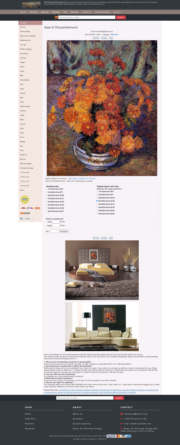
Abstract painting (25, 31)
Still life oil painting (25, 49)
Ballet (21, 75)
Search (121, 17)
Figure (22, 119)
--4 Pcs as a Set (24, 181)
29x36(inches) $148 (106, 201)
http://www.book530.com (137, 423)
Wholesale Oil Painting (57, 436)
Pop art (22, 190)
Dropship (78, 418)
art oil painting (83, 392)
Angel (22, 89)
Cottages (22, 62)
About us (78, 414)
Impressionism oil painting (27, 36)
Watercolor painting (25, 163)
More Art (22, 27)
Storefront (23, 111)
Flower (22, 137)
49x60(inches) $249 (106, 210)
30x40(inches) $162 (55, 205)
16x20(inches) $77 (55, 192)
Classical (22, 124)
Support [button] (117, 12)
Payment (30, 423)
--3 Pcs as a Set (24, 177)
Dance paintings (24, 80)
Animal (22, 115)
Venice (22, 150)
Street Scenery (24, 53)
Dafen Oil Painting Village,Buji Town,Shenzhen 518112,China (139, 429)
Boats (21, 97)
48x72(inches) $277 (55, 211)
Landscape (23, 58)
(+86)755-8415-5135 (135, 418)
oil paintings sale (151, 390)
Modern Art (23, 155)
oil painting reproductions (100, 390)
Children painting (25, 106)
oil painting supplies (82, 390)
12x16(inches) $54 (55, 189)
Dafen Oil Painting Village (87, 428)
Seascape (22, 93)
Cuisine (22, 67)
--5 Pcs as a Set (24, 186)
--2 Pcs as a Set (24, 172)
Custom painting (82, 423)
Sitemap (77, 436)
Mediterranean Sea (25, 40)
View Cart (30, 418)
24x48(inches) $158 (55, 201)
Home (23, 12)
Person (22, 102)
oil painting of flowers (137, 390)
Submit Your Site (99, 436)
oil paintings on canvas (119, 390)
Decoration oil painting (26, 168)
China (21, 128)
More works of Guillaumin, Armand (81, 178)
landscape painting (110, 392)
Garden (22, 71)
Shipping (30, 428)
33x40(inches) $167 (106, 204)
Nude (21, 84)
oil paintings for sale (66, 390)
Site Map (70, 436)
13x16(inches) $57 (106, 191)
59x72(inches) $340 (106, 213)
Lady (21, 146)
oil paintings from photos (53, 392)
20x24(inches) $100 (55, 195)
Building (22, 141)
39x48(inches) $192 (106, 207)
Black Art (22, 159)
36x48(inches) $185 (55, 208)
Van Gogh (23, 45)
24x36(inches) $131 (55, 198)
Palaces (22, 133)
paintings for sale (96, 392)
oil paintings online (71, 392)
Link (91, 436)
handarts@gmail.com (136, 414)
